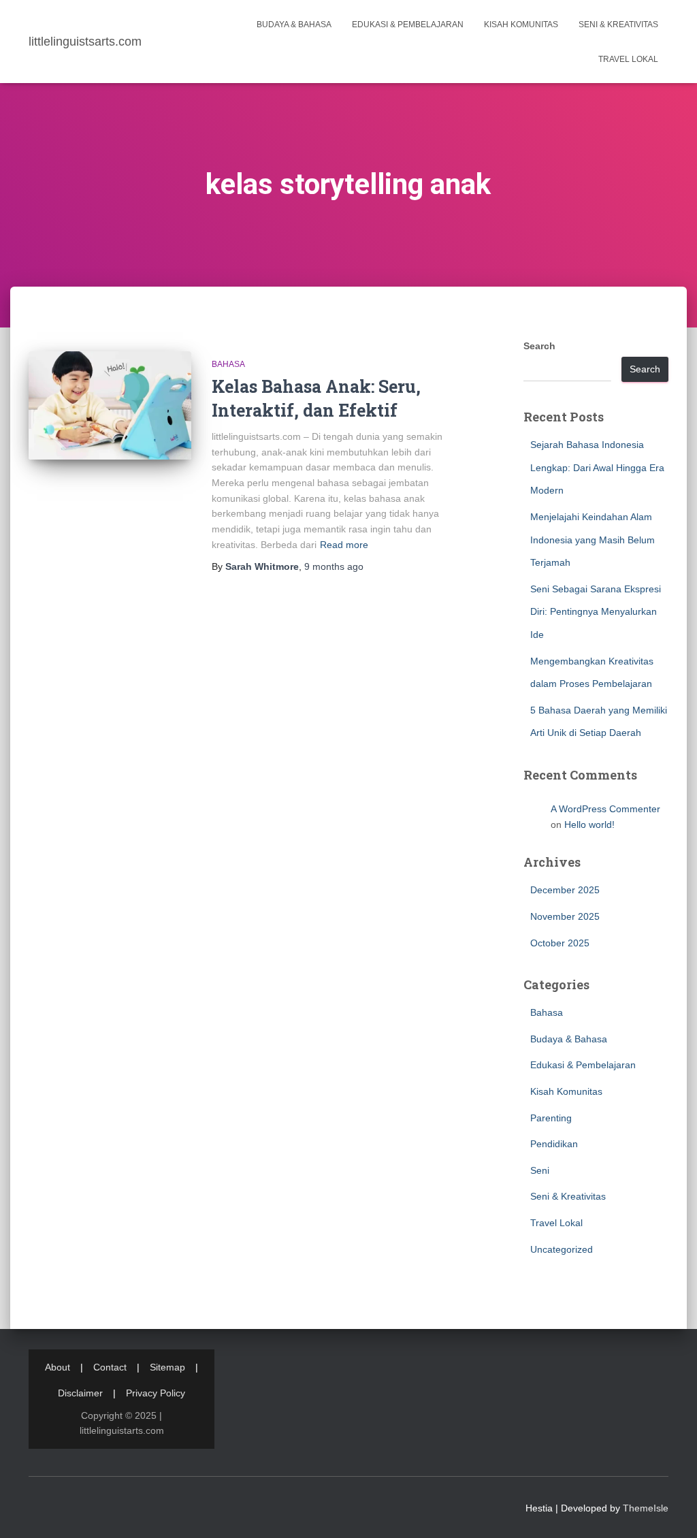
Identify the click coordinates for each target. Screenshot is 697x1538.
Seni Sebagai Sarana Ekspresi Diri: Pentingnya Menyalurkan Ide (595, 611)
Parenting (551, 1117)
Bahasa (228, 364)
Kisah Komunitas (521, 24)
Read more (344, 544)
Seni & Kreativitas (618, 24)
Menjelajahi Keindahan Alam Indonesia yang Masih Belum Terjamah (592, 539)
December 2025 (565, 889)
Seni (539, 1170)
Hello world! (589, 824)
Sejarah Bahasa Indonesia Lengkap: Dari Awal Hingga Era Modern (597, 467)
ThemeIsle (645, 1508)
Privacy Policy (155, 1393)
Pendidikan (554, 1143)
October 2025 (559, 943)
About (57, 1367)
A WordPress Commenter (605, 808)
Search (539, 345)
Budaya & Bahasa (294, 24)
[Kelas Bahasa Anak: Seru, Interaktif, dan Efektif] (110, 405)
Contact (110, 1367)
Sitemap (167, 1367)
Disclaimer (80, 1393)
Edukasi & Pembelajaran (408, 24)
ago (333, 566)
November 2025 (565, 916)
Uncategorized (561, 1249)
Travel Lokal (628, 59)
